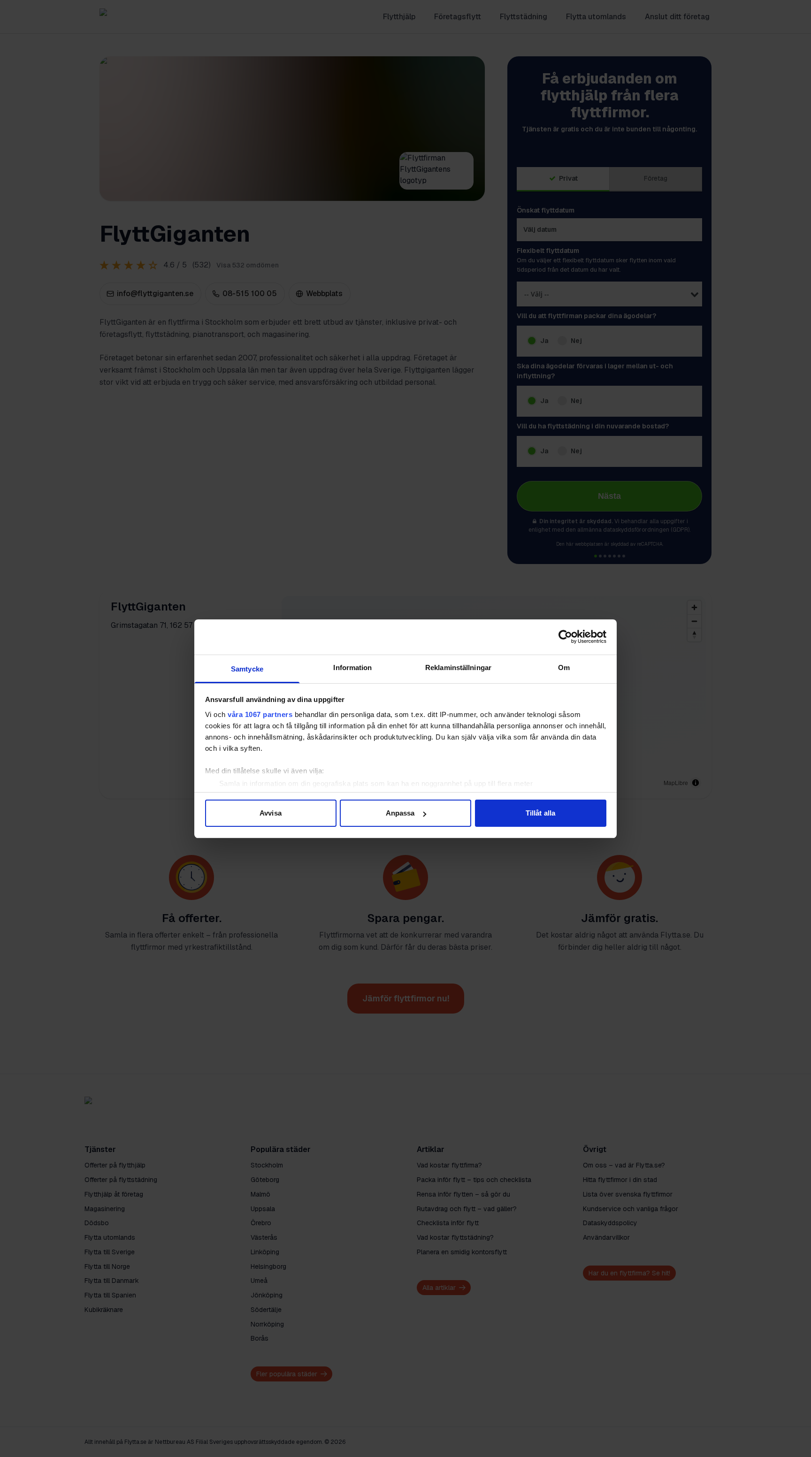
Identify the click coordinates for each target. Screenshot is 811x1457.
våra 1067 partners (260, 714)
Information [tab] (352, 667)
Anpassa (400, 813)
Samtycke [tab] (247, 669)
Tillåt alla (540, 813)
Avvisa (271, 813)
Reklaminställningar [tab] (458, 667)
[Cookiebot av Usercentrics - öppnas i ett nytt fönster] (565, 637)
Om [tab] (564, 667)
